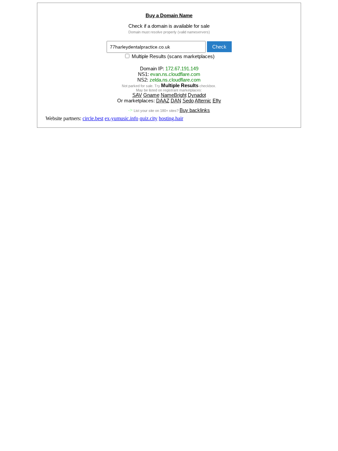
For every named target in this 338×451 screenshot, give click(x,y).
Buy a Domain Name (169, 15)
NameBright (173, 95)
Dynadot (197, 95)
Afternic (203, 100)
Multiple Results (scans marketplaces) (172, 56)
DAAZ (162, 100)
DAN (176, 100)
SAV (137, 95)
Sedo (188, 100)
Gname (151, 95)
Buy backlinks (195, 110)
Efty (217, 100)
